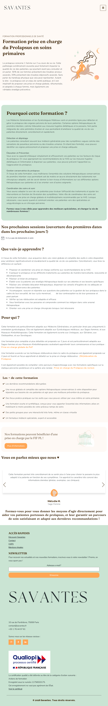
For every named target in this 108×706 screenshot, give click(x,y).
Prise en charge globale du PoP (17, 347)
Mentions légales (16, 547)
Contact (12, 540)
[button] (16, 446)
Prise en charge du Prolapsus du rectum (74, 368)
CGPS (11, 544)
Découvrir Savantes (17, 537)
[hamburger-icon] (103, 8)
